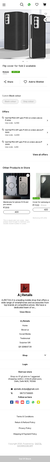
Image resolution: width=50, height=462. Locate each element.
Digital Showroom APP (29, 445)
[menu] (4, 4)
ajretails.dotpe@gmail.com (26, 389)
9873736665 (26, 393)
